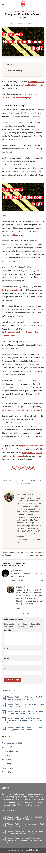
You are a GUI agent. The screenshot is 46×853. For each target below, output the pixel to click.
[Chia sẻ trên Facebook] (17, 468)
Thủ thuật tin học (8, 768)
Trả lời (42, 580)
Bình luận (8, 630)
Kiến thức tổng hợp (9, 751)
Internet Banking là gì (22, 98)
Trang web (7, 669)
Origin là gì (6, 98)
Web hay (27, 483)
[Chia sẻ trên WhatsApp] (13, 468)
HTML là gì (32, 94)
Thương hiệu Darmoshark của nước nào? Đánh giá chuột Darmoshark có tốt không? (25, 712)
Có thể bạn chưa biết (19, 11)
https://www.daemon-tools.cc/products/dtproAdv (22, 410)
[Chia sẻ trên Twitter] (21, 468)
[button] (3, 3)
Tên (6, 649)
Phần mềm (6, 760)
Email (6, 659)
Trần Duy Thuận (30, 24)
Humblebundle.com (36, 82)
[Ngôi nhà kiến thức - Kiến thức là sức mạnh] (23, 4)
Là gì (22, 483)
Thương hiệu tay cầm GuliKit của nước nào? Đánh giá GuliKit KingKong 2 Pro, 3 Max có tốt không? (24, 720)
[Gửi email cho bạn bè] (25, 468)
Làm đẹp (5, 755)
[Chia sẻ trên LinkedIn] (33, 468)
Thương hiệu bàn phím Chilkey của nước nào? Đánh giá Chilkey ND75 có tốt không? (24, 698)
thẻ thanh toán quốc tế (11, 290)
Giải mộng (5, 747)
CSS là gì (22, 94)
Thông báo (6, 764)
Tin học (31, 11)
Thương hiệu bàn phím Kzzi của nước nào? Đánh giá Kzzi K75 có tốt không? (25, 705)
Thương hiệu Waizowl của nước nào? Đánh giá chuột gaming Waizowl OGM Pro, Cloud (25, 729)
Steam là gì (17, 235)
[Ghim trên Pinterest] (29, 468)
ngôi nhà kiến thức (28, 85)
